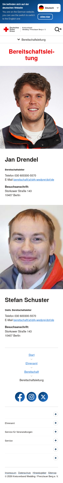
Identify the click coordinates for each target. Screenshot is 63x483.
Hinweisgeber (39, 472)
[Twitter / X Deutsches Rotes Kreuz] (43, 397)
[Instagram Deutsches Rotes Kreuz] (31, 397)
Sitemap (52, 472)
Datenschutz (24, 472)
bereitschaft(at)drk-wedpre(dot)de (33, 179)
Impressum (10, 472)
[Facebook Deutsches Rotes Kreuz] (20, 397)
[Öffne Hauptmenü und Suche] (58, 29)
